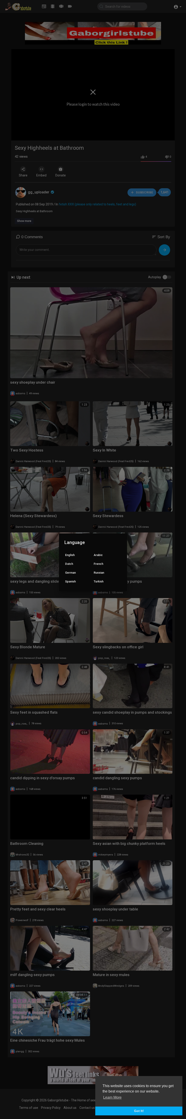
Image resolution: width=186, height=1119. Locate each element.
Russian (99, 572)
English (70, 555)
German (70, 572)
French (98, 563)
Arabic (98, 555)
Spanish (70, 581)
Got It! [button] (139, 1111)
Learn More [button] (112, 1097)
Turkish (98, 581)
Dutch (69, 563)
